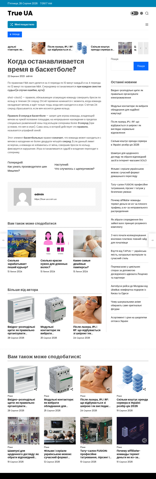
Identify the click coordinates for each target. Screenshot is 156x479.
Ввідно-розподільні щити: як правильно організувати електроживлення (21, 332)
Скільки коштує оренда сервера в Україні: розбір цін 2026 (78, 51)
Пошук (114, 59)
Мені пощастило (24, 24)
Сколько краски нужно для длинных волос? (54, 264)
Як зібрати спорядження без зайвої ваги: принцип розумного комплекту (129, 223)
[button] (140, 48)
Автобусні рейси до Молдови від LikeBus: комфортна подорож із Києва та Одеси (129, 289)
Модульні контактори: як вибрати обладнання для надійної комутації (53, 333)
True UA (20, 13)
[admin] (22, 197)
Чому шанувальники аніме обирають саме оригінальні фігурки (126, 305)
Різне (10, 396)
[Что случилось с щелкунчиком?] (152, 240)
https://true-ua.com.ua (45, 199)
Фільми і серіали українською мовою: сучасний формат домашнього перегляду (127, 172)
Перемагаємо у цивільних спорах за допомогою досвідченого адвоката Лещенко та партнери (129, 272)
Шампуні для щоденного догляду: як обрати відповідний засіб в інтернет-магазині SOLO (129, 156)
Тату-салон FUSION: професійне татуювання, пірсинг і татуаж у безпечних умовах (129, 188)
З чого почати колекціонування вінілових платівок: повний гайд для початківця (129, 239)
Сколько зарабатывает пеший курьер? (18, 264)
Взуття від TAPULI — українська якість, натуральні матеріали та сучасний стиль (128, 254)
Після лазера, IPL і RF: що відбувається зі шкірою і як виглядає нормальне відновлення (87, 335)
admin (29, 76)
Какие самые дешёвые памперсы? (81, 264)
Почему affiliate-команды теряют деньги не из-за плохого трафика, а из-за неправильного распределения (129, 205)
